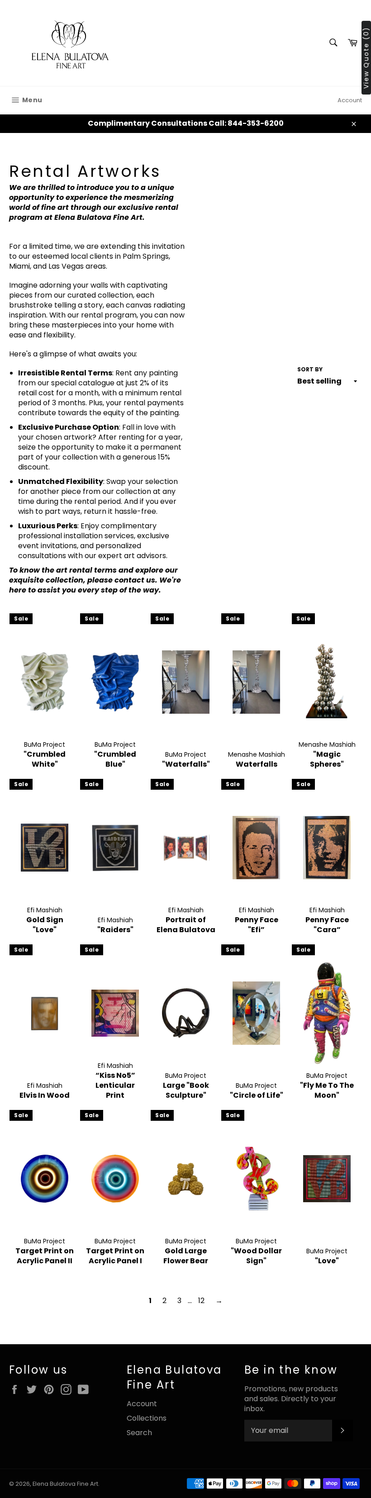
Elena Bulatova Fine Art (65, 1484)
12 (201, 1300)
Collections (146, 1418)
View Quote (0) (366, 58)
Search (139, 1432)
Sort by (310, 369)
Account (350, 100)
